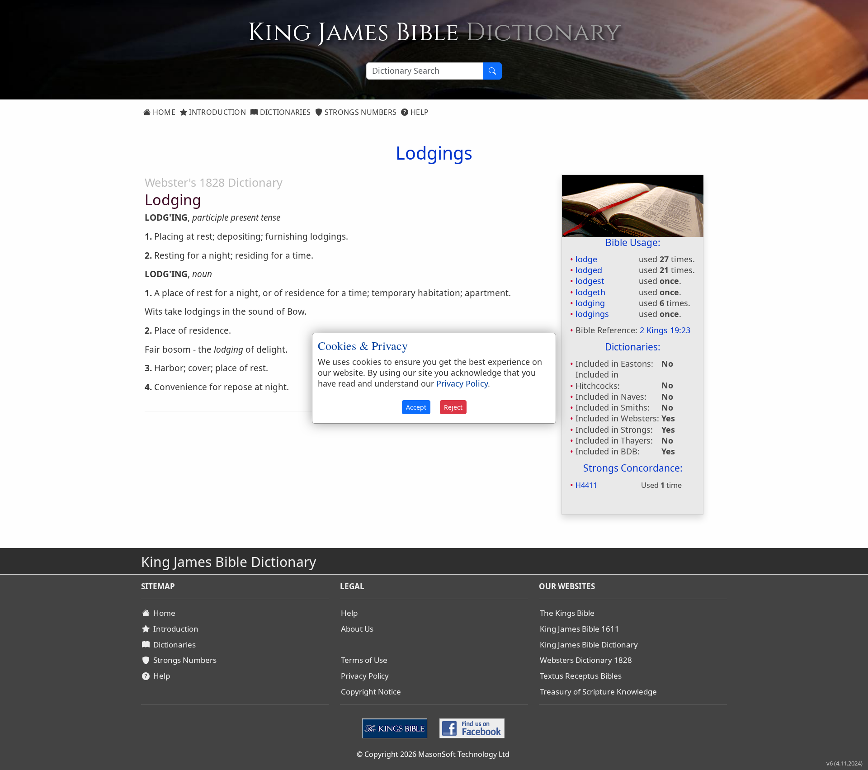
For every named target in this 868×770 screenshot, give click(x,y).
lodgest (590, 280)
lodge (586, 259)
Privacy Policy (365, 676)
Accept (416, 407)
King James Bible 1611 (579, 629)
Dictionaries (284, 112)
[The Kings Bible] (396, 727)
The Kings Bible (567, 613)
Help (419, 112)
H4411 (586, 485)
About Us (357, 629)
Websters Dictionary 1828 (586, 660)
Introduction (216, 112)
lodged (589, 270)
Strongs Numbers (360, 112)
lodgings (592, 313)
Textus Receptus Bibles (581, 676)
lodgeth (590, 292)
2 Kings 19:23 (665, 330)
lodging (590, 303)
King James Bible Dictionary (589, 644)
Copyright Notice (371, 691)
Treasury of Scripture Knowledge (598, 691)
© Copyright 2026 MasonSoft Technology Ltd (433, 754)
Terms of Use (364, 660)
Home (163, 112)
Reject (453, 407)
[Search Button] (492, 71)
